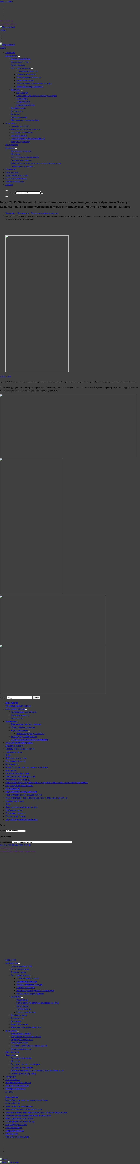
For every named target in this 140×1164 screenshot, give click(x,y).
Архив (3, 831)
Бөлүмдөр (15, 89)
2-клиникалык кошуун (26, 74)
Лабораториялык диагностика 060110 (28, 138)
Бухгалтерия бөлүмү (25, 105)
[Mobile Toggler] (19, 56)
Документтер (17, 111)
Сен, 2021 (5, 376)
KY (6, 1159)
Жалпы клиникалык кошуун (28, 77)
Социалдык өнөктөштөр (16, 178)
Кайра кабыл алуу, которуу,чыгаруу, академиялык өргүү (36, 163)
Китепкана (15, 114)
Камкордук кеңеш (19, 117)
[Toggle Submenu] (26, 709)
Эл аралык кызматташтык (16, 175)
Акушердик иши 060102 (22, 132)
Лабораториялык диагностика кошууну (34, 83)
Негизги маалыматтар (20, 59)
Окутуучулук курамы (20, 68)
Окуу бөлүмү (22, 92)
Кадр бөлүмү (22, 99)
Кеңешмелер (23, 213)
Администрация (18, 65)
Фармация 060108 (19, 135)
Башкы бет (10, 53)
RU (17, 1162)
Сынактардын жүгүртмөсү (23, 166)
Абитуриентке (11, 145)
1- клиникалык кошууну (27, 71)
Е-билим (9, 185)
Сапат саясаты (11, 172)
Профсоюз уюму (18, 108)
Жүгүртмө (15, 154)
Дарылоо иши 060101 (20, 126)
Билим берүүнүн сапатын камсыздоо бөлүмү (36, 95)
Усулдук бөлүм (23, 102)
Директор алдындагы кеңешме (44, 213)
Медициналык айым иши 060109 (25, 129)
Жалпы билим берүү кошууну (29, 86)
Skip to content (6, 1)
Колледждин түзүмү (20, 62)
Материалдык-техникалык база (25, 120)
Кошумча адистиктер (20, 142)
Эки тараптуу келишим (21, 160)
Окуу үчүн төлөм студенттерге (25, 157)
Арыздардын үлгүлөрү (21, 151)
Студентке (10, 148)
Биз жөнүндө (11, 56)
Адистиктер (10, 123)
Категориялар (6, 842)
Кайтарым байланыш (14, 181)
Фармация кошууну (25, 80)
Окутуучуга (10, 169)
